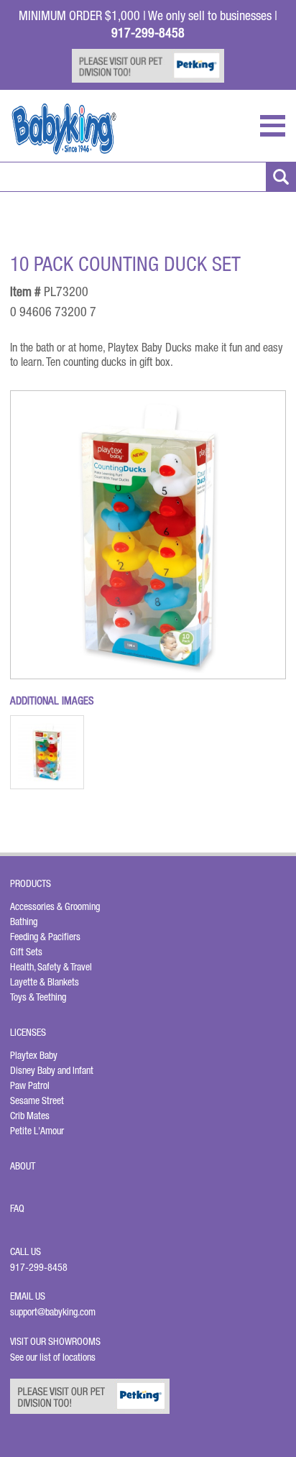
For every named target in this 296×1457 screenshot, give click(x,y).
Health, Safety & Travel (51, 967)
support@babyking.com (53, 1312)
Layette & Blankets (44, 982)
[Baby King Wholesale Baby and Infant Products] (64, 129)
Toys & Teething (38, 997)
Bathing (23, 921)
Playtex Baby (33, 1055)
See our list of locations (53, 1357)
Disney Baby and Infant (51, 1070)
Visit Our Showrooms (57, 1341)
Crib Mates (30, 1115)
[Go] (281, 177)
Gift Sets (26, 951)
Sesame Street (37, 1100)
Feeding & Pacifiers (45, 936)
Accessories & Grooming (55, 906)
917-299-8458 (39, 1267)
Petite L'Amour (37, 1130)
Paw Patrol (30, 1085)
